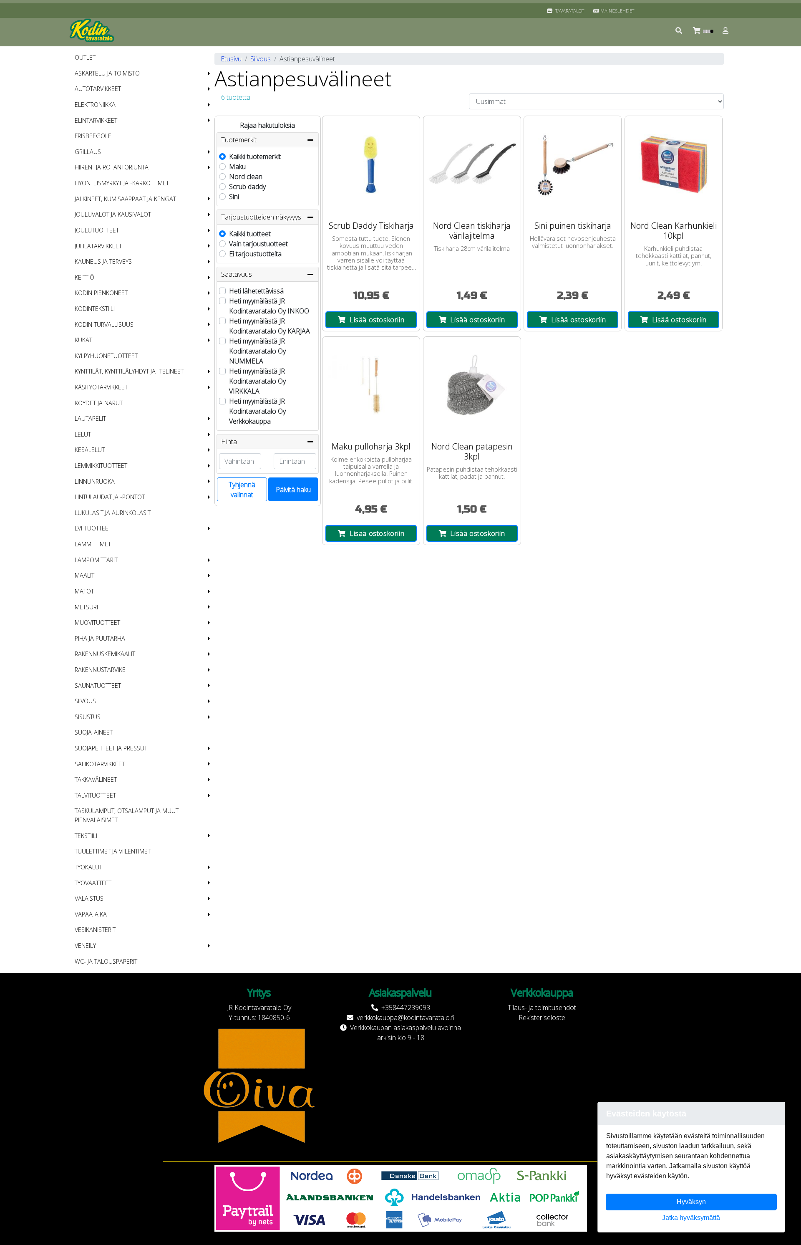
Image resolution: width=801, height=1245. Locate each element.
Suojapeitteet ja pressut (111, 748)
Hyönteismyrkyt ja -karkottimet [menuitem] (122, 183)
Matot (84, 591)
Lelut (83, 434)
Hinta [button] (229, 441)
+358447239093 (405, 1007)
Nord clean (245, 176)
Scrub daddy (247, 186)
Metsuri (86, 607)
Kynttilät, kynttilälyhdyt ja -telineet (129, 371)
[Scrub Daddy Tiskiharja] (371, 164)
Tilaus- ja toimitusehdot (542, 1007)
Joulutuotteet (97, 230)
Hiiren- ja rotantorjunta (112, 167)
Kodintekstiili (95, 309)
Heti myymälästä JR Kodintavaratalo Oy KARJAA (269, 326)
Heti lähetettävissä (256, 290)
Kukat (83, 340)
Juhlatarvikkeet (98, 246)
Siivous (85, 701)
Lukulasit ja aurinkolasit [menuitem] (113, 513)
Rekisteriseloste (542, 1017)
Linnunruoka (95, 481)
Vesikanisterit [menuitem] (95, 930)
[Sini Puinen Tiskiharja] (572, 164)
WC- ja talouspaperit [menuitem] (106, 961)
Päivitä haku (293, 489)
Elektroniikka (95, 105)
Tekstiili (86, 836)
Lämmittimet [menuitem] (93, 544)
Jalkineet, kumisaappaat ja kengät (125, 199)
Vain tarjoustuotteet (258, 243)
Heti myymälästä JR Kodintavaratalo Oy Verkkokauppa (257, 411)
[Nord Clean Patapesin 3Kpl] (472, 385)
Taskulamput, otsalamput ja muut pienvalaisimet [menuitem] (127, 815)
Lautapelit (90, 418)
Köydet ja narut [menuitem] (99, 403)
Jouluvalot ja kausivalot (113, 214)
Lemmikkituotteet (101, 466)
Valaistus (89, 898)
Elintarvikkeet (96, 120)
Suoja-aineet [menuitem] (94, 732)
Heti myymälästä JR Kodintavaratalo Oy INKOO (269, 306)
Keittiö (84, 277)
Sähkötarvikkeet (100, 764)
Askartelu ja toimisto (107, 73)
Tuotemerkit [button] (239, 139)
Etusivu (231, 58)
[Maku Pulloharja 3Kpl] (371, 385)
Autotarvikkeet (98, 89)
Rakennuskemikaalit (105, 654)
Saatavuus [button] (236, 274)
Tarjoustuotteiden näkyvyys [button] (261, 217)
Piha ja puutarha (100, 638)
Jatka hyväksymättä (691, 1217)
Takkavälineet (96, 779)
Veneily (85, 946)
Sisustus (88, 717)
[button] (679, 30)
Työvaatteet (93, 883)
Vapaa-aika (91, 914)
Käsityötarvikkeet (101, 387)
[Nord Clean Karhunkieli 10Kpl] (673, 164)
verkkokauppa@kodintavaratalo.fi (405, 1017)
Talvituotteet (95, 795)
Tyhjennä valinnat (242, 489)
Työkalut (88, 867)
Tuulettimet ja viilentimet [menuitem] (113, 851)
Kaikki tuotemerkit (255, 156)
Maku (237, 166)
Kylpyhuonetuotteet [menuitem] (106, 356)
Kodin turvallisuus (104, 324)
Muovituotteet (97, 622)
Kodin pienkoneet (101, 293)
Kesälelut (90, 450)
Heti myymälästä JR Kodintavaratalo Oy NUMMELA (257, 351)
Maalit (84, 575)
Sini (234, 196)
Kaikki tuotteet (250, 233)
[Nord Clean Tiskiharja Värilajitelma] (472, 164)
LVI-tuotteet (93, 528)
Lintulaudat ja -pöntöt (110, 497)
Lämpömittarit (96, 560)
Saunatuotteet (98, 685)
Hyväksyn (691, 1201)
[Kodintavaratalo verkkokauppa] (92, 30)
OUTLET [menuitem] (85, 57)
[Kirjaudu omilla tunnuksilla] (726, 30)
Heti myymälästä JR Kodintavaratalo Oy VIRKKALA (257, 381)
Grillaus (88, 152)
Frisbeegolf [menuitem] (93, 136)
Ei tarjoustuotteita (255, 253)
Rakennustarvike (100, 670)
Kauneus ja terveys (103, 261)
